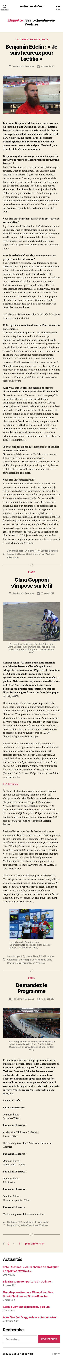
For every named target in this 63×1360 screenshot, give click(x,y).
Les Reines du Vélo (31, 6)
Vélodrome (12, 557)
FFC (37, 550)
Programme (13, 1225)
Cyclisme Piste (30, 956)
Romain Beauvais (25, 66)
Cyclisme (29, 550)
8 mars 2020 (47, 66)
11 (20, 1243)
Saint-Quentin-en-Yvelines (40, 554)
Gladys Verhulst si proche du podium (26, 1306)
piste (45, 1222)
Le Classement (10, 784)
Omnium (11, 963)
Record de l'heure (16, 554)
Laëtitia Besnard (49, 550)
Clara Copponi (14, 956)
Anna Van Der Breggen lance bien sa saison (30, 1317)
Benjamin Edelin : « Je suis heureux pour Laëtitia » (31, 52)
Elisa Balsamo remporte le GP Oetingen (27, 1281)
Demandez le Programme (31, 988)
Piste (44, 39)
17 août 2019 (47, 593)
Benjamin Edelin (15, 550)
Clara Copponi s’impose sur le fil (31, 582)
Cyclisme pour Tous (27, 39)
